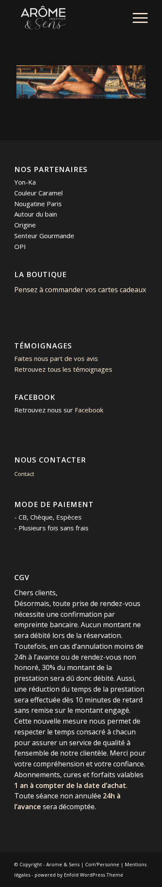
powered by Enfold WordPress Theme (79, 874)
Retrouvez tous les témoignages (63, 369)
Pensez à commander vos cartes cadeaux (80, 289)
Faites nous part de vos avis (56, 358)
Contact (24, 474)
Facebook (89, 409)
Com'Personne (102, 864)
